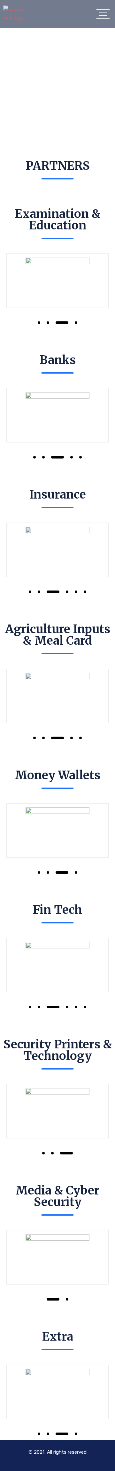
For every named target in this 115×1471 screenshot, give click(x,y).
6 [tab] (85, 592)
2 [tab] (48, 322)
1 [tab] (39, 322)
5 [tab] (80, 457)
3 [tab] (62, 322)
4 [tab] (76, 322)
